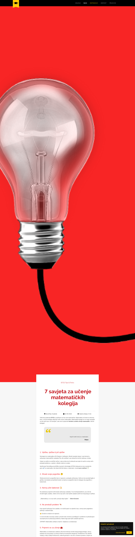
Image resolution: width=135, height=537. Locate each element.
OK (129, 532)
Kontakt (103, 3)
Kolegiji (78, 3)
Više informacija (120, 532)
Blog (85, 3)
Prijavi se (113, 3)
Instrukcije (94, 3)
